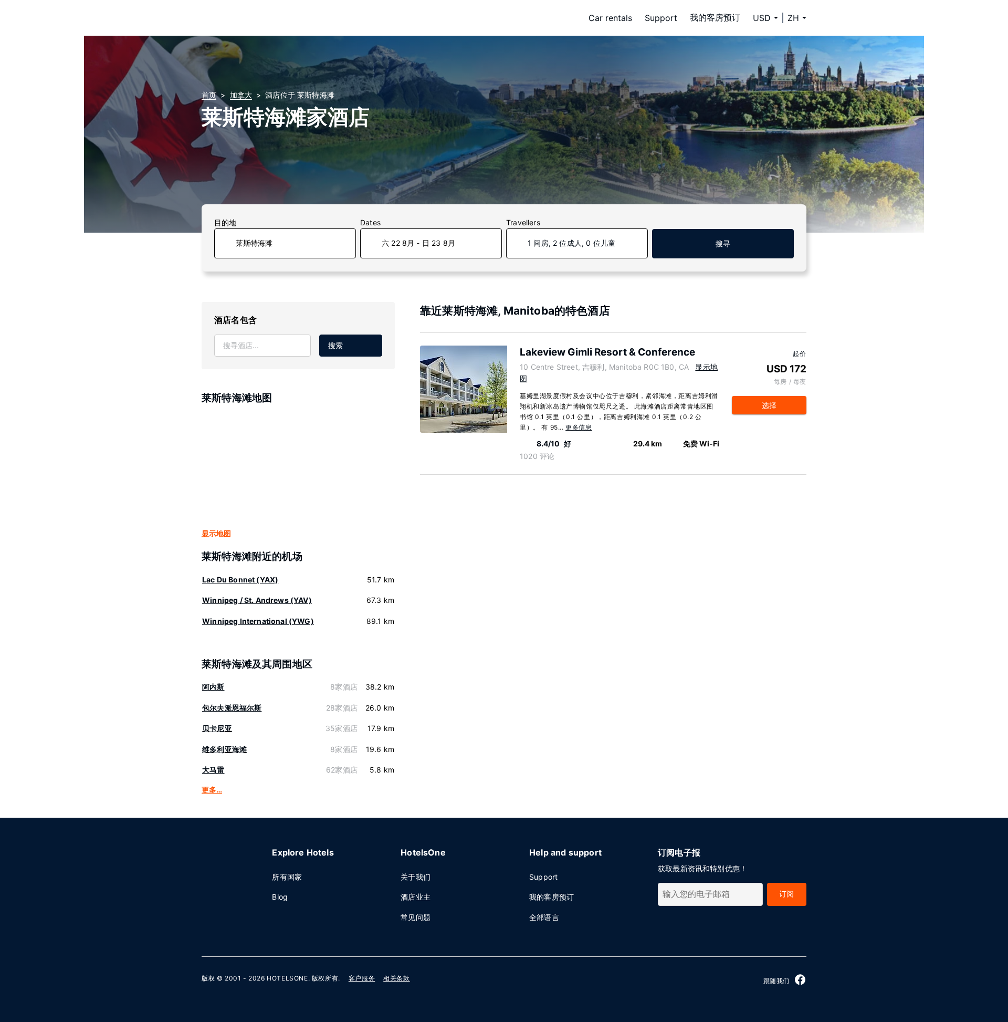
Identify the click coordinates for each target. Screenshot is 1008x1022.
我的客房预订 (715, 17)
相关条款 (396, 978)
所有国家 (287, 876)
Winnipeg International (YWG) (258, 621)
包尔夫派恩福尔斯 (231, 707)
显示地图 (216, 533)
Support (661, 18)
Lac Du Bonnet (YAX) (240, 579)
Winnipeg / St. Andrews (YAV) (257, 600)
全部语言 (544, 917)
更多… (212, 789)
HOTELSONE (287, 978)
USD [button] (762, 18)
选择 (769, 405)
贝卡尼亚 (217, 728)
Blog (280, 896)
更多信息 (578, 427)
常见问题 (415, 917)
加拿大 (241, 94)
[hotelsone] (268, 18)
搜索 (335, 345)
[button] (797, 18)
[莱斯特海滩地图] (298, 466)
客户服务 (362, 978)
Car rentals (610, 18)
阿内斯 (213, 686)
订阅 (786, 893)
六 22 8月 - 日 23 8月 (418, 242)
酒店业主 (415, 896)
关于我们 (415, 876)
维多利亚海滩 (224, 749)
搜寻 (723, 243)
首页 (209, 94)
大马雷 (213, 769)
